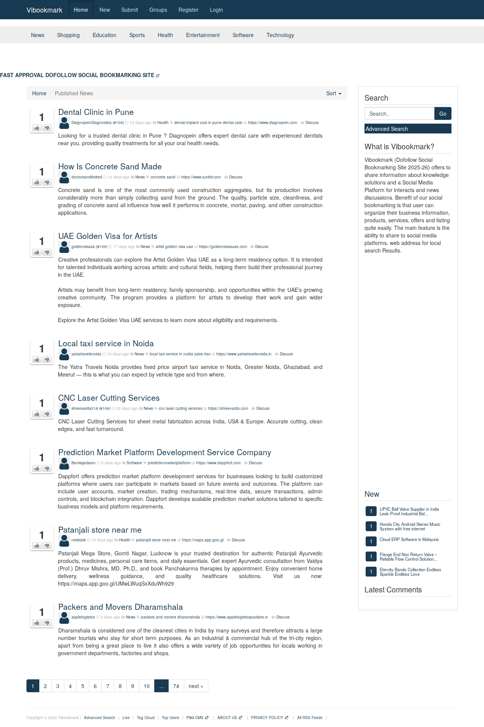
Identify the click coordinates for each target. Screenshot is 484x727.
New (104, 9)
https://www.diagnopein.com (272, 122)
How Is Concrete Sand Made (110, 166)
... (161, 686)
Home (81, 9)
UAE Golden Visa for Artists (108, 235)
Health (165, 35)
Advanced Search (387, 128)
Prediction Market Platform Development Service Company (164, 451)
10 (147, 686)
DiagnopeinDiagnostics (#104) (97, 122)
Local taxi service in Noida (106, 343)
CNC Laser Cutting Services (109, 397)
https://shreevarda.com (228, 408)
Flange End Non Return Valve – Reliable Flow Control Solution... (408, 556)
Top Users (170, 717)
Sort (332, 93)
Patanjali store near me (100, 529)
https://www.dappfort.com (218, 462)
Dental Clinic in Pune (96, 111)
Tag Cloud (146, 717)
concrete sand (162, 177)
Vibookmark (44, 9)
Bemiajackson (83, 462)
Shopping (68, 35)
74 (176, 686)
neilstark (78, 540)
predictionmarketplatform (169, 462)
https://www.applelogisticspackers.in (237, 617)
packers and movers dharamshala (170, 617)
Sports (137, 35)
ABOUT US (227, 717)
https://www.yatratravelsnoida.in (243, 354)
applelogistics (83, 617)
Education (104, 35)
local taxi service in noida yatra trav (180, 354)
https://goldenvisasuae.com (223, 246)
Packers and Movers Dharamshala (120, 606)
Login (216, 9)
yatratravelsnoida (86, 354)
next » (196, 686)
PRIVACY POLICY (267, 717)
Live (126, 717)
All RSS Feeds (310, 717)
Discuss (312, 122)
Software (243, 35)
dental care (232, 122)
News (37, 35)
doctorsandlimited (86, 177)
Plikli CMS (194, 717)
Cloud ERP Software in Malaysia (409, 539)
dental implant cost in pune (198, 122)
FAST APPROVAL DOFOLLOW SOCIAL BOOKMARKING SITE (77, 75)
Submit (129, 9)
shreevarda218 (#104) (90, 408)
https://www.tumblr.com (201, 177)
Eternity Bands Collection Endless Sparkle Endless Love (410, 571)
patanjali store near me (156, 540)
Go (443, 113)
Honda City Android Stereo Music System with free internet (410, 526)
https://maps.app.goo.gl (202, 540)
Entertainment (203, 35)
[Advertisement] (300, 60)
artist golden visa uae (174, 246)
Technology (280, 35)
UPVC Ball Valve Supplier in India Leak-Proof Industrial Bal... (409, 511)
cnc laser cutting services (180, 408)
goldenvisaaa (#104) (89, 246)
